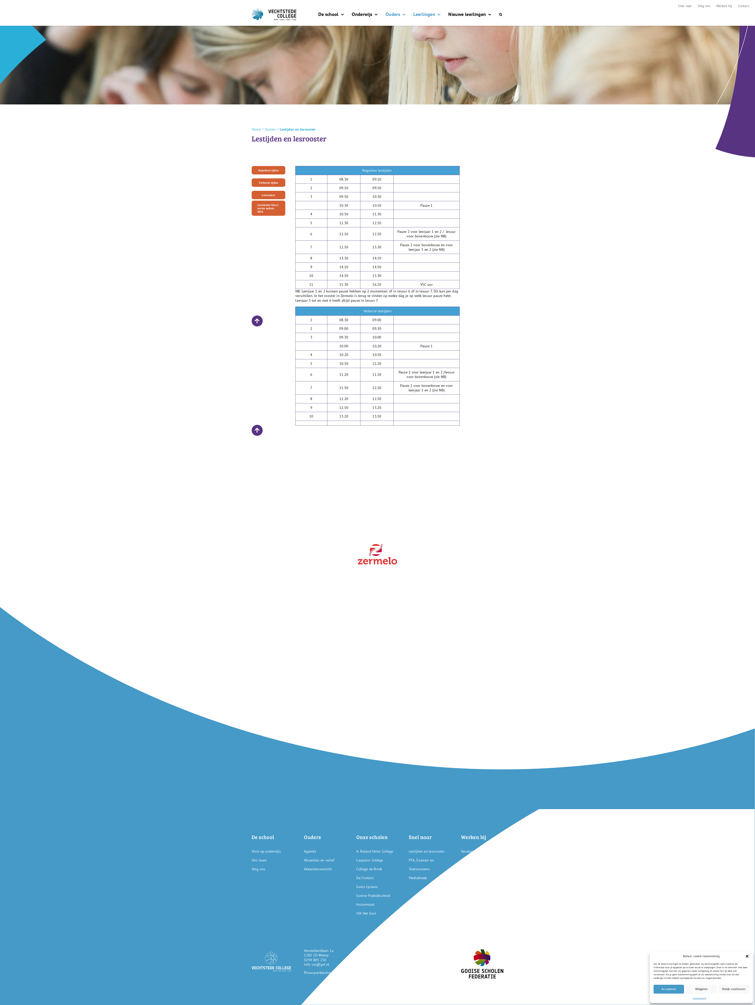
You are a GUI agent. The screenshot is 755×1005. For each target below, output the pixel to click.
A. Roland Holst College (374, 851)
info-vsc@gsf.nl (316, 964)
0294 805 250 (315, 960)
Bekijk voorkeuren (733, 989)
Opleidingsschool (474, 860)
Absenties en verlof (319, 860)
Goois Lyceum (367, 886)
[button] (747, 956)
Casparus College (369, 860)
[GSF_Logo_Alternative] (482, 951)
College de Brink (369, 869)
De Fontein (365, 878)
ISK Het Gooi (366, 913)
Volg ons (258, 869)
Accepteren (668, 989)
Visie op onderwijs (266, 851)
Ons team (259, 860)
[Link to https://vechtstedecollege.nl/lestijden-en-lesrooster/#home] (257, 320)
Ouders (270, 129)
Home (256, 129)
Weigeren (701, 989)
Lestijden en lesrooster (427, 851)
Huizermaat (365, 904)
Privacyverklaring (317, 972)
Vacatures (468, 851)
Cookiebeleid (699, 998)
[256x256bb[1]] (377, 536)
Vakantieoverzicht (318, 869)
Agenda (310, 851)
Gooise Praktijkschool (373, 895)
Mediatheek (418, 878)
